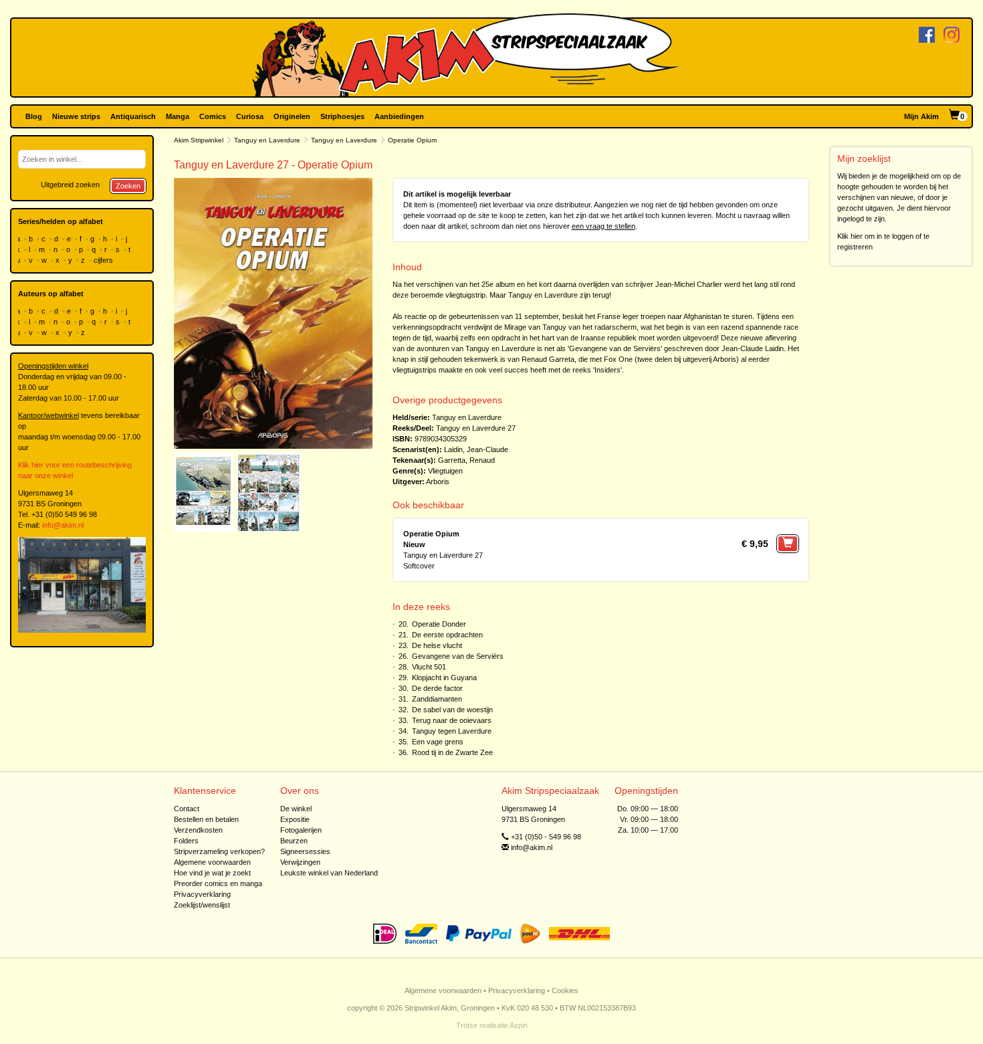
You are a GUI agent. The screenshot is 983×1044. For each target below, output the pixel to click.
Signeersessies (305, 851)
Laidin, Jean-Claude (476, 449)
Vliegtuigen (445, 471)
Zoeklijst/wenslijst (202, 905)
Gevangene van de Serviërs (458, 656)
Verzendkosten (198, 830)
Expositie (295, 819)
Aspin (519, 1025)
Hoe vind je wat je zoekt (212, 873)
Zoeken (128, 186)
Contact (186, 809)
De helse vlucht (437, 645)
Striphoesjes (342, 116)
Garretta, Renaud (466, 460)
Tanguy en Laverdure (267, 140)
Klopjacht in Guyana (444, 677)
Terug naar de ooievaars (452, 720)
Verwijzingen (300, 862)
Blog (33, 116)
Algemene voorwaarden (212, 862)
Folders (186, 841)
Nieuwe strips (76, 116)
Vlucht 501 (429, 667)
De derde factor (437, 688)
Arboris (437, 482)
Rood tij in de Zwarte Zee (452, 752)
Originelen (292, 116)
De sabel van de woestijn (452, 710)
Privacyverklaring (202, 894)
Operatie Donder (439, 624)
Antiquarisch (133, 116)
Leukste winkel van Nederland (329, 873)
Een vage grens (437, 742)
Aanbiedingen (399, 116)
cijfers (104, 260)
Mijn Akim (921, 116)
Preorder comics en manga (218, 883)
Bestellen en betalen (206, 819)
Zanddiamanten (437, 699)
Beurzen (294, 841)
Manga (177, 116)
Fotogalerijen (301, 830)
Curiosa (249, 116)
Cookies (565, 990)
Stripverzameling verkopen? (219, 851)
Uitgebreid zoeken (70, 185)
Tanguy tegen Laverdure (452, 731)
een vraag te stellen (603, 226)
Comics (212, 116)
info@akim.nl (63, 525)
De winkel (296, 809)
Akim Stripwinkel (198, 140)
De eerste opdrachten (447, 635)
